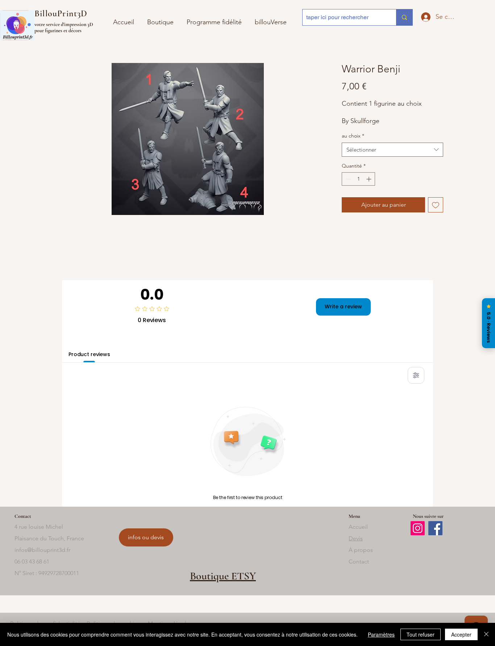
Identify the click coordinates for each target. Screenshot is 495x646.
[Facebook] (435, 528)
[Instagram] (418, 528)
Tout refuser (420, 634)
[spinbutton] (358, 179)
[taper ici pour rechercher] (404, 17)
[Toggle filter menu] (416, 375)
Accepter (461, 634)
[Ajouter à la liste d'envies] (435, 204)
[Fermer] (486, 634)
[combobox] (392, 150)
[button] (270, 19)
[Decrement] (347, 179)
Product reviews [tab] (89, 354)
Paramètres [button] (381, 634)
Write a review (343, 306)
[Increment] (369, 179)
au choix (353, 135)
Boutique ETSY (223, 576)
